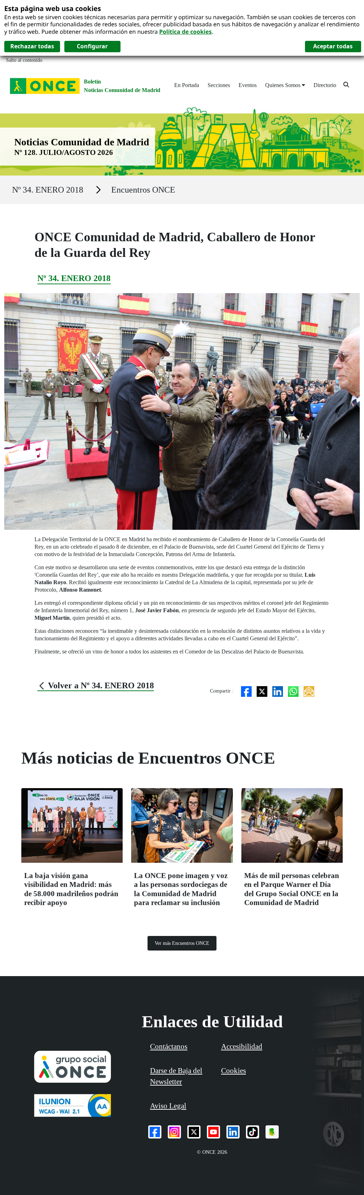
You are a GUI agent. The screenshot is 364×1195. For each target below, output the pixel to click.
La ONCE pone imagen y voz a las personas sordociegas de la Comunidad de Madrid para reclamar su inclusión (181, 889)
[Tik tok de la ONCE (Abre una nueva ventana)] (252, 1132)
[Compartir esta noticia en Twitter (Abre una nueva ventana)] (262, 691)
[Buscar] (346, 84)
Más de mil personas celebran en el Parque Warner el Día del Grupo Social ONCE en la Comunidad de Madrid (291, 889)
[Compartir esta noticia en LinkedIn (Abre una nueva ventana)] (277, 691)
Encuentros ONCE (143, 189)
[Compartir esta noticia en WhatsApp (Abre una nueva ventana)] (293, 691)
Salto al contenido (24, 60)
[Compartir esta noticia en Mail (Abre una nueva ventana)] (309, 691)
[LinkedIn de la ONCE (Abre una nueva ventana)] (233, 1132)
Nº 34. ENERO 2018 (47, 189)
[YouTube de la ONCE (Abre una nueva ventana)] (213, 1132)
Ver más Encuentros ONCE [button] (182, 943)
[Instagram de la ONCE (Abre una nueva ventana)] (174, 1132)
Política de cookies (185, 31)
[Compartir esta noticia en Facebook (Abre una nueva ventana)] (246, 691)
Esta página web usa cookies (52, 8)
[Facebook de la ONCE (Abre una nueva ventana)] (155, 1132)
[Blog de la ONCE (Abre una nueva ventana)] (272, 1132)
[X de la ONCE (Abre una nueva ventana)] (194, 1132)
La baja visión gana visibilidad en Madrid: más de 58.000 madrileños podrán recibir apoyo (71, 889)
